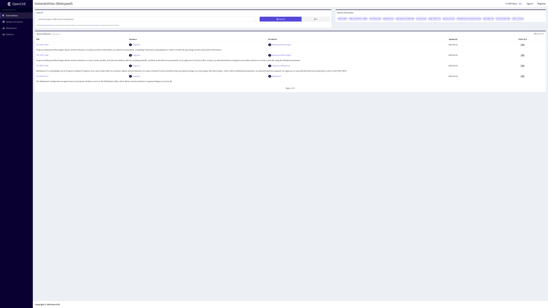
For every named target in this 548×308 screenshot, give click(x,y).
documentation (94, 25)
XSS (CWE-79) (488, 19)
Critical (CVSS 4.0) (502, 19)
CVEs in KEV (342, 19)
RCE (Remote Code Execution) (468, 19)
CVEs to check (517, 19)
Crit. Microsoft (375, 19)
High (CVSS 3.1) (434, 19)
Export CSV (540, 34)
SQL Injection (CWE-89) (405, 19)
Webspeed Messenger (281, 44)
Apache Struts (448, 19)
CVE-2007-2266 (42, 55)
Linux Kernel (421, 19)
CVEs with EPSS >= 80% (358, 19)
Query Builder (47, 25)
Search (281, 19)
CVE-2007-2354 (42, 44)
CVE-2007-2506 (42, 65)
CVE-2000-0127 (42, 76)
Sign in (530, 3)
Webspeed (285, 65)
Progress (136, 44)
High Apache (388, 19)
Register (541, 3)
